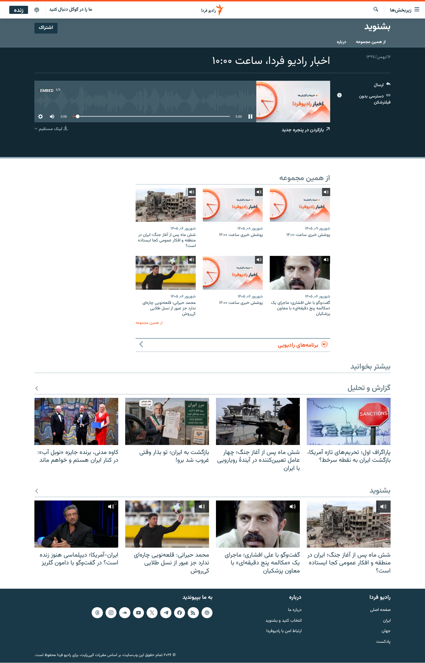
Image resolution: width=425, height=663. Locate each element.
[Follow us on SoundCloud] (124, 612)
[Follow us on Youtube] (138, 612)
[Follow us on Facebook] (179, 612)
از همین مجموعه (371, 42)
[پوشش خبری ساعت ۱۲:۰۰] (300, 205)
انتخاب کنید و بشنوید (283, 621)
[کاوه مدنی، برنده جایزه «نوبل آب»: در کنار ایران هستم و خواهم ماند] (76, 421)
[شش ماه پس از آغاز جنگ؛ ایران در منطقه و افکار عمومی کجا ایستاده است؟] (166, 205)
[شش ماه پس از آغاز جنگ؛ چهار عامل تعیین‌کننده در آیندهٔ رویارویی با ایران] (258, 421)
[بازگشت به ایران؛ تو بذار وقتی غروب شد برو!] (167, 421)
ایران (387, 621)
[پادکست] (36, 10)
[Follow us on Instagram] (111, 612)
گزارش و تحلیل (369, 388)
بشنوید (380, 491)
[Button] (382, 86)
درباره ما (295, 610)
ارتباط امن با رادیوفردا (284, 632)
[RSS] (193, 612)
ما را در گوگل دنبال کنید (70, 9)
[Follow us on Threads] (97, 612)
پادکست (383, 642)
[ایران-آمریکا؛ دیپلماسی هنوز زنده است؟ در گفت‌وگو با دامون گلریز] (76, 524)
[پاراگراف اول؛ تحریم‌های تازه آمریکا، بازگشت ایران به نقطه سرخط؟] (349, 421)
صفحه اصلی (380, 610)
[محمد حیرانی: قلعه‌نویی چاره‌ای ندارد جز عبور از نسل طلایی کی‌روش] (166, 273)
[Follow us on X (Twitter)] (152, 612)
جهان (386, 632)
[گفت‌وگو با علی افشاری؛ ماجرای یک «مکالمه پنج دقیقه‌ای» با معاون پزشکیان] (300, 273)
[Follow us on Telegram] (165, 612)
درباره (341, 42)
